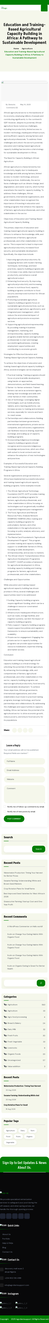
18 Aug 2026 (10, 1109)
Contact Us (7, 1252)
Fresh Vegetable (15, 1041)
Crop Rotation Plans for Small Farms (19, 888)
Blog (4, 1247)
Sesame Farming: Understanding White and (21, 1095)
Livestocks (12, 1048)
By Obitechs (10, 104)
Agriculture (27, 48)
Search (8, 837)
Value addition (14, 1066)
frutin (9, 934)
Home (16, 48)
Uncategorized (14, 1060)
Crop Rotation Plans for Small (16, 1105)
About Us (6, 1234)
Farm (32, 1131)
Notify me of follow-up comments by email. (25, 806)
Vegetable (10, 1142)
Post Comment (14, 819)
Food (8, 1136)
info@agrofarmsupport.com (17, 1285)
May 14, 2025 (25, 104)
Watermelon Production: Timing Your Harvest (22, 1086)
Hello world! (38, 926)
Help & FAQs (7, 1243)
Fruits (18, 1136)
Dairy (23, 1131)
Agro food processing (17, 1017)
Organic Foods (14, 1054)
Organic (30, 1136)
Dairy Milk (12, 1029)
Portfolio (6, 1238)
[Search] (41, 983)
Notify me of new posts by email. (21, 811)
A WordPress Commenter (18, 926)
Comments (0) (12, 108)
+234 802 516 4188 (13, 1278)
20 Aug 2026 (11, 1090)
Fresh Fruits (13, 1035)
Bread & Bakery (14, 1023)
